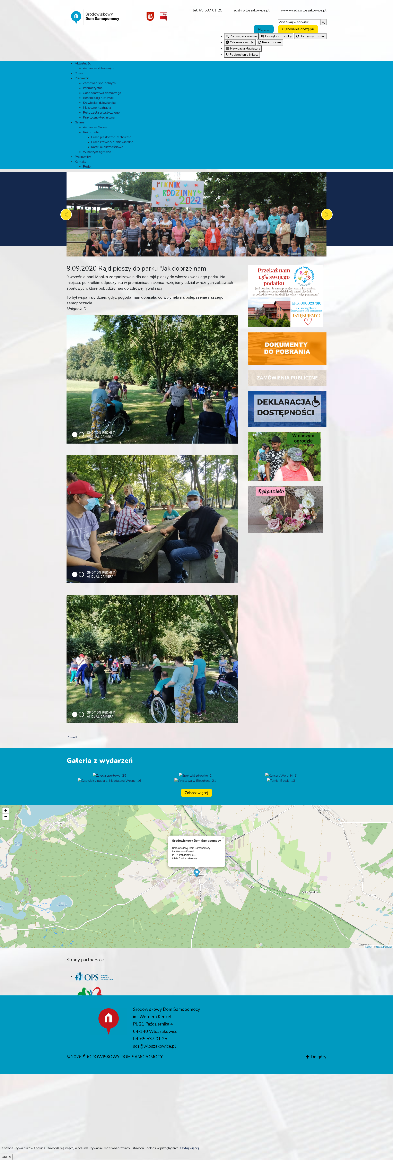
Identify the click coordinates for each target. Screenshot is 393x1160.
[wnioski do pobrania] (287, 348)
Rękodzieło (91, 132)
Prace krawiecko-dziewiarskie (112, 142)
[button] (298, 29)
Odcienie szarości (241, 42)
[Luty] (109, 775)
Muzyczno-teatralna (97, 107)
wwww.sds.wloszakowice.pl (303, 10)
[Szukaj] (323, 22)
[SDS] (95, 14)
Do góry (318, 1057)
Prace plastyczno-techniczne (111, 137)
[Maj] (195, 780)
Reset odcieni (271, 42)
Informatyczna (93, 88)
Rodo (87, 166)
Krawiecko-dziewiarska (99, 103)
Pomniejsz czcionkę (243, 36)
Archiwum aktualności (98, 68)
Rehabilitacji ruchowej (98, 98)
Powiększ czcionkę (278, 36)
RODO (264, 29)
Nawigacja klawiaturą (244, 48)
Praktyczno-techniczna (99, 117)
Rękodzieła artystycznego (101, 112)
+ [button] (5, 810)
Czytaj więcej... (190, 1148)
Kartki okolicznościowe (107, 147)
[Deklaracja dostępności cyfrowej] (287, 409)
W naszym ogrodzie (97, 152)
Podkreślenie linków (243, 54)
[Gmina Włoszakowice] (150, 16)
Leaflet (368, 946)
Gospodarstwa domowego (102, 93)
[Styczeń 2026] (195, 775)
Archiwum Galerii (95, 127)
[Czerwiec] (109, 780)
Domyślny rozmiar (312, 36)
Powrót (72, 737)
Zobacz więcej (196, 792)
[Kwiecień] (281, 780)
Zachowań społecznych (99, 83)
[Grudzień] (281, 775)
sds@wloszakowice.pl (252, 10)
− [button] (5, 816)
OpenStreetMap (384, 946)
